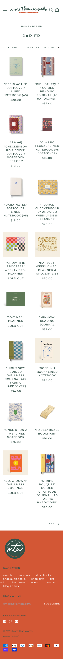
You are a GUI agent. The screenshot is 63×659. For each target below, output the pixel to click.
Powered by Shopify (11, 636)
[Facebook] (4, 621)
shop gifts (37, 578)
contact (51, 582)
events (35, 582)
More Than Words (22, 631)
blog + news (11, 586)
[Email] (16, 621)
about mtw (18, 582)
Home (25, 26)
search (7, 575)
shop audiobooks (14, 578)
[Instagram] (10, 621)
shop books (43, 575)
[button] (51, 10)
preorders (24, 575)
